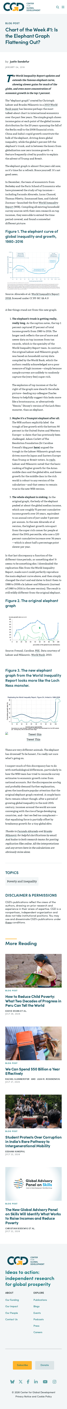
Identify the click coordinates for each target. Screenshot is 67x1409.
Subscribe (22, 1365)
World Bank (38, 654)
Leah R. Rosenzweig (48, 1079)
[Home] (33, 6)
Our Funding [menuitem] (12, 1300)
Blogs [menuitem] (37, 1306)
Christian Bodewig (17, 1228)
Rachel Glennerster (17, 1079)
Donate (45, 1365)
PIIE (37, 650)
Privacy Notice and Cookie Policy (33, 1396)
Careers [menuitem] (38, 1332)
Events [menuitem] (37, 1313)
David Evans (12, 1011)
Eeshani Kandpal (15, 1151)
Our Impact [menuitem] (11, 1306)
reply (52, 459)
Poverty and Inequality (22, 881)
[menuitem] (57, 7)
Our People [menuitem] (11, 1313)
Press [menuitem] (36, 1326)
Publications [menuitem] (40, 1300)
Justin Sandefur (19, 61)
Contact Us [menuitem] (11, 1319)
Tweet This (33, 739)
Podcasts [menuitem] (39, 1319)
